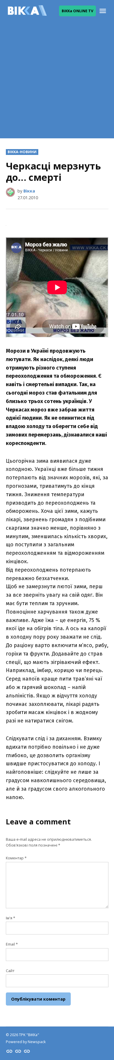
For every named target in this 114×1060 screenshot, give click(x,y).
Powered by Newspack (26, 1041)
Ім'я (10, 918)
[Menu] (103, 11)
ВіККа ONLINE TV (77, 10)
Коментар (16, 858)
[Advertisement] (57, 81)
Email (12, 944)
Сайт (10, 970)
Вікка (29, 191)
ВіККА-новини (22, 151)
